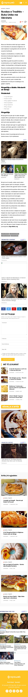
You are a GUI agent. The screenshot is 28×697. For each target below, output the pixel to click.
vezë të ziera (15, 235)
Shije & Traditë (6, 8)
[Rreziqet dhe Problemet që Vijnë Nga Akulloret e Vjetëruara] (14, 424)
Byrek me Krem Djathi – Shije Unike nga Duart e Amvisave (13, 597)
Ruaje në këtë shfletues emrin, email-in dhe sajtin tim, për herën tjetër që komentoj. (14, 354)
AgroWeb (3, 21)
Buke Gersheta (5, 233)
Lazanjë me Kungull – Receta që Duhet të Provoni (13, 501)
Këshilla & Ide (8, 427)
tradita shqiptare (6, 235)
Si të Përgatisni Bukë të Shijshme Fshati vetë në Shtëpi (13, 533)
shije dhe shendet (15, 233)
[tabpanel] (14, 424)
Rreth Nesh (10, 682)
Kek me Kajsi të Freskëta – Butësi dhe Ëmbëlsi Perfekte (13, 565)
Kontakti (17, 682)
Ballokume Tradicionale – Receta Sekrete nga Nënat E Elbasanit (17, 388)
